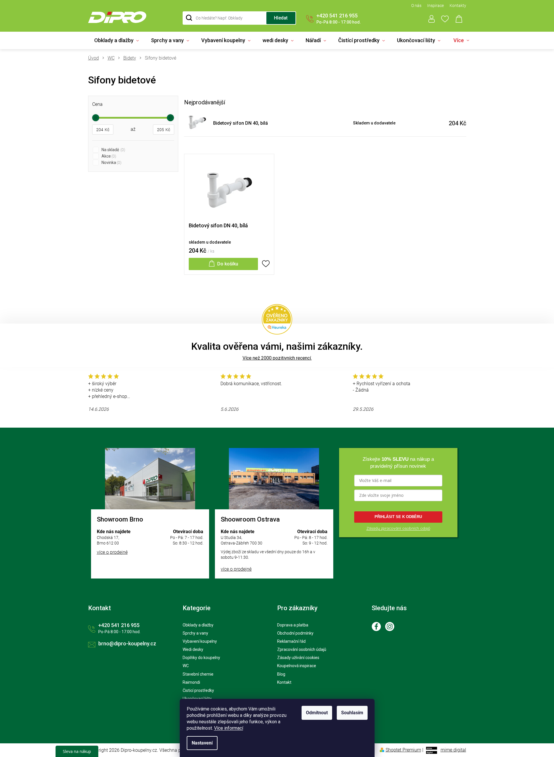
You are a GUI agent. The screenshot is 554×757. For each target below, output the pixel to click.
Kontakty (458, 5)
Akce (108, 156)
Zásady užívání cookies (298, 657)
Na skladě (112, 149)
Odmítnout (317, 712)
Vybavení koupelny (200, 641)
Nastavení (202, 743)
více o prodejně (112, 552)
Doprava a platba (292, 625)
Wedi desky (193, 649)
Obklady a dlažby (198, 625)
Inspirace (435, 5)
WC (186, 665)
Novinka (110, 162)
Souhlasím (352, 712)
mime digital (453, 750)
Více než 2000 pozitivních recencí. (277, 358)
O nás (416, 5)
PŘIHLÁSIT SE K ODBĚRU (398, 517)
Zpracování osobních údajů (301, 649)
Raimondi (191, 682)
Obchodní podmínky (295, 633)
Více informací (228, 728)
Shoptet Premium (403, 750)
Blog (281, 674)
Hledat (281, 18)
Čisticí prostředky (198, 690)
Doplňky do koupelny (201, 657)
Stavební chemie (198, 674)
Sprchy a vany (195, 633)
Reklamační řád (291, 641)
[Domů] (95, 58)
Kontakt (284, 682)
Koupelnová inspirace (296, 665)
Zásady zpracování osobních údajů (398, 528)
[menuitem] (116, 40)
